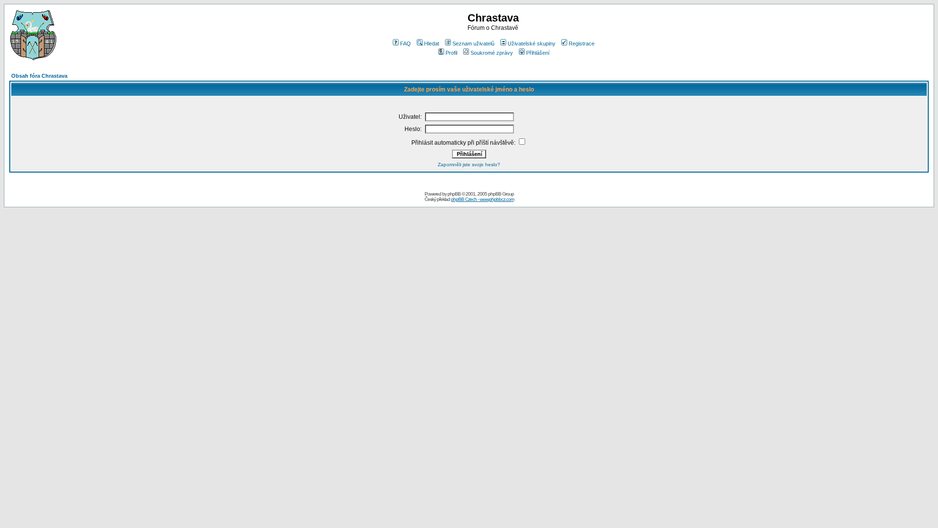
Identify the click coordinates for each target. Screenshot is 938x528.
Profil (451, 53)
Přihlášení (538, 53)
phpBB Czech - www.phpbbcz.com (482, 199)
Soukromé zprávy (491, 53)
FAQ (405, 43)
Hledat (431, 43)
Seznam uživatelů (473, 43)
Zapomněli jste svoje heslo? (469, 164)
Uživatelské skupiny (531, 43)
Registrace (582, 43)
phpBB (454, 194)
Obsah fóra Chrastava (39, 76)
